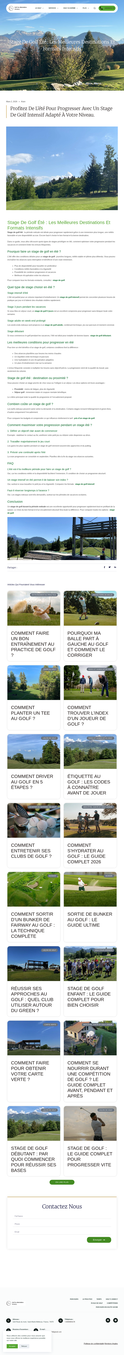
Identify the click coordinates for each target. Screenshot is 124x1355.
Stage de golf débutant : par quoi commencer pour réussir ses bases (33, 1159)
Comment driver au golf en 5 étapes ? (32, 782)
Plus (85, 8)
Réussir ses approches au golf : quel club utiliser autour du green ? (32, 999)
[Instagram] (115, 1320)
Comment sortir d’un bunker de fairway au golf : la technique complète (33, 925)
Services (52, 8)
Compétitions (112, 1303)
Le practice (87, 1299)
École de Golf (97, 1303)
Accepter (12, 1346)
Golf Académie (69, 8)
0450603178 (109, 8)
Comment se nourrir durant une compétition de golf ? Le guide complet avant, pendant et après (90, 1079)
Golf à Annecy (112, 1299)
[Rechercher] (95, 8)
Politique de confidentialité (94, 1344)
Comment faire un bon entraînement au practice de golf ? (33, 644)
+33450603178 (70, 1322)
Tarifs (99, 1299)
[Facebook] (108, 1320)
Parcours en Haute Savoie (107, 1307)
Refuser (24, 1346)
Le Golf (38, 8)
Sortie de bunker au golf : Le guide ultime (89, 920)
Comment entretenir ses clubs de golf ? (31, 851)
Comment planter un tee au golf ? (30, 713)
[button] (62, 1182)
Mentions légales (111, 1344)
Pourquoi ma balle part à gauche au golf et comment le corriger (87, 644)
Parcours (74, 1299)
